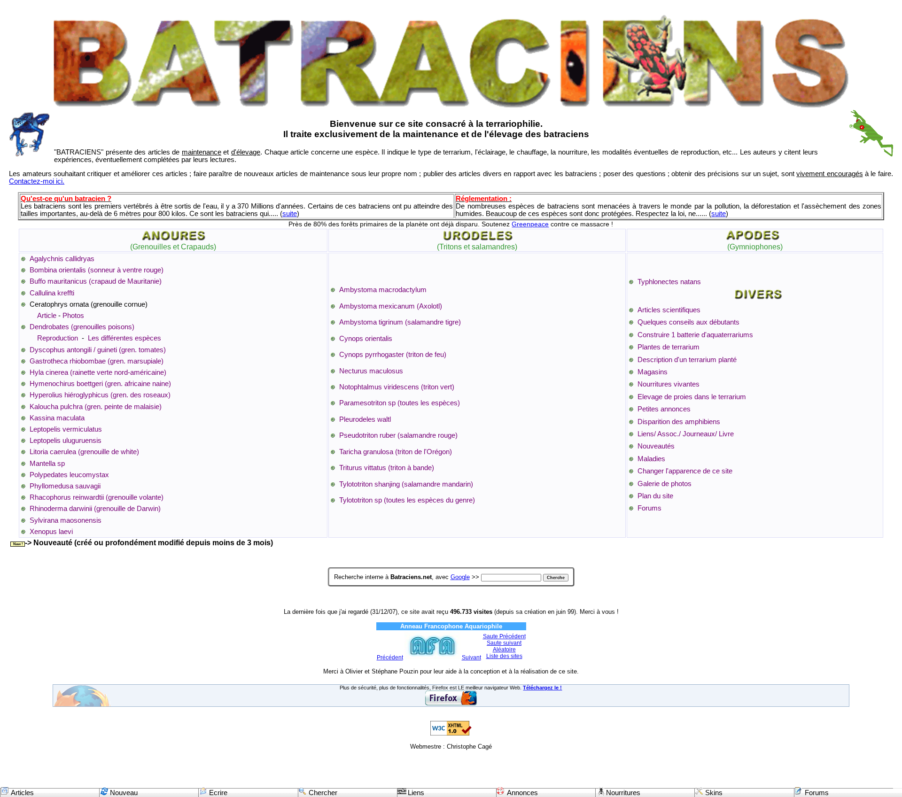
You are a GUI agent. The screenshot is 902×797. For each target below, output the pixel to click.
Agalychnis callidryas (62, 259)
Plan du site (655, 496)
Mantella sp (47, 463)
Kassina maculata (57, 418)
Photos (73, 315)
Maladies (651, 459)
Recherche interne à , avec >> (406, 576)
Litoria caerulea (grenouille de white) (84, 452)
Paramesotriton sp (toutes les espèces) (399, 403)
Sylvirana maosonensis (65, 520)
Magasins (653, 372)
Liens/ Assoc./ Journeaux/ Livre (686, 434)
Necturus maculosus (371, 371)
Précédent (390, 657)
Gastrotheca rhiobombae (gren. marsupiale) (96, 361)
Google (460, 576)
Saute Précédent (504, 636)
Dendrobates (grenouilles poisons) (82, 327)
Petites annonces (664, 409)
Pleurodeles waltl (365, 419)
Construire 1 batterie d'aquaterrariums (695, 335)
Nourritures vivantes (669, 384)
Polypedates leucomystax (69, 475)
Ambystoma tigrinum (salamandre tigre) (400, 322)
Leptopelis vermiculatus (66, 429)
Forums (649, 508)
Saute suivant (504, 643)
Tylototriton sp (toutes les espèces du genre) (407, 500)
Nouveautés (656, 446)
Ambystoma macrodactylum (383, 290)
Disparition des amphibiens (679, 422)
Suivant (471, 657)
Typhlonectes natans (669, 282)
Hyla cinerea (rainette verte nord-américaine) (98, 372)
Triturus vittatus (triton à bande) (386, 468)
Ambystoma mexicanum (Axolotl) (390, 306)
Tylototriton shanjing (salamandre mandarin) (406, 484)
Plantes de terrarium (669, 347)
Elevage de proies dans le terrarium (692, 397)
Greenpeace (530, 224)
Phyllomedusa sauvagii (65, 486)
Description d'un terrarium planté (687, 360)
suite (289, 213)
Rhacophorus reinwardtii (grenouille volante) (96, 497)
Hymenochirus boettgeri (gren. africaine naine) (100, 383)
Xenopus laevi (51, 531)
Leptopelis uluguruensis (65, 440)
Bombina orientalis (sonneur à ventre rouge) (96, 270)
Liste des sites (504, 656)
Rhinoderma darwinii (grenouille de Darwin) (95, 508)
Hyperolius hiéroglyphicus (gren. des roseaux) (100, 395)
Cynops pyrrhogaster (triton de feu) (392, 354)
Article (46, 315)
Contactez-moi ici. (36, 181)
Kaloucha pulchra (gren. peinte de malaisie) (96, 406)
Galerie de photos (665, 483)
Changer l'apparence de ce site (685, 471)
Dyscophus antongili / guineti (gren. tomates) (98, 350)
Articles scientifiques (669, 310)
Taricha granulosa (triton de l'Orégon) (395, 452)
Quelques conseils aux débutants (688, 322)
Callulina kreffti (52, 293)
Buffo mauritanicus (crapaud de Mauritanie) (96, 281)
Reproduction (58, 338)
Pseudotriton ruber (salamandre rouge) (398, 435)
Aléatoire (504, 649)
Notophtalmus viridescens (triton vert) (396, 387)
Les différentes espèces (124, 338)
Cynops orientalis (365, 338)
